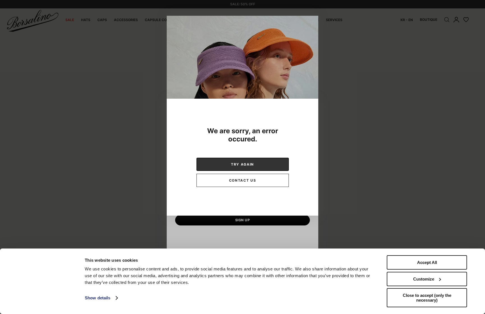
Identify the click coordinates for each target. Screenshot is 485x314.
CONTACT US (242, 180)
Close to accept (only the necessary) (427, 297)
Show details (97, 297)
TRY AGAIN (242, 164)
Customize (423, 279)
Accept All (427, 262)
